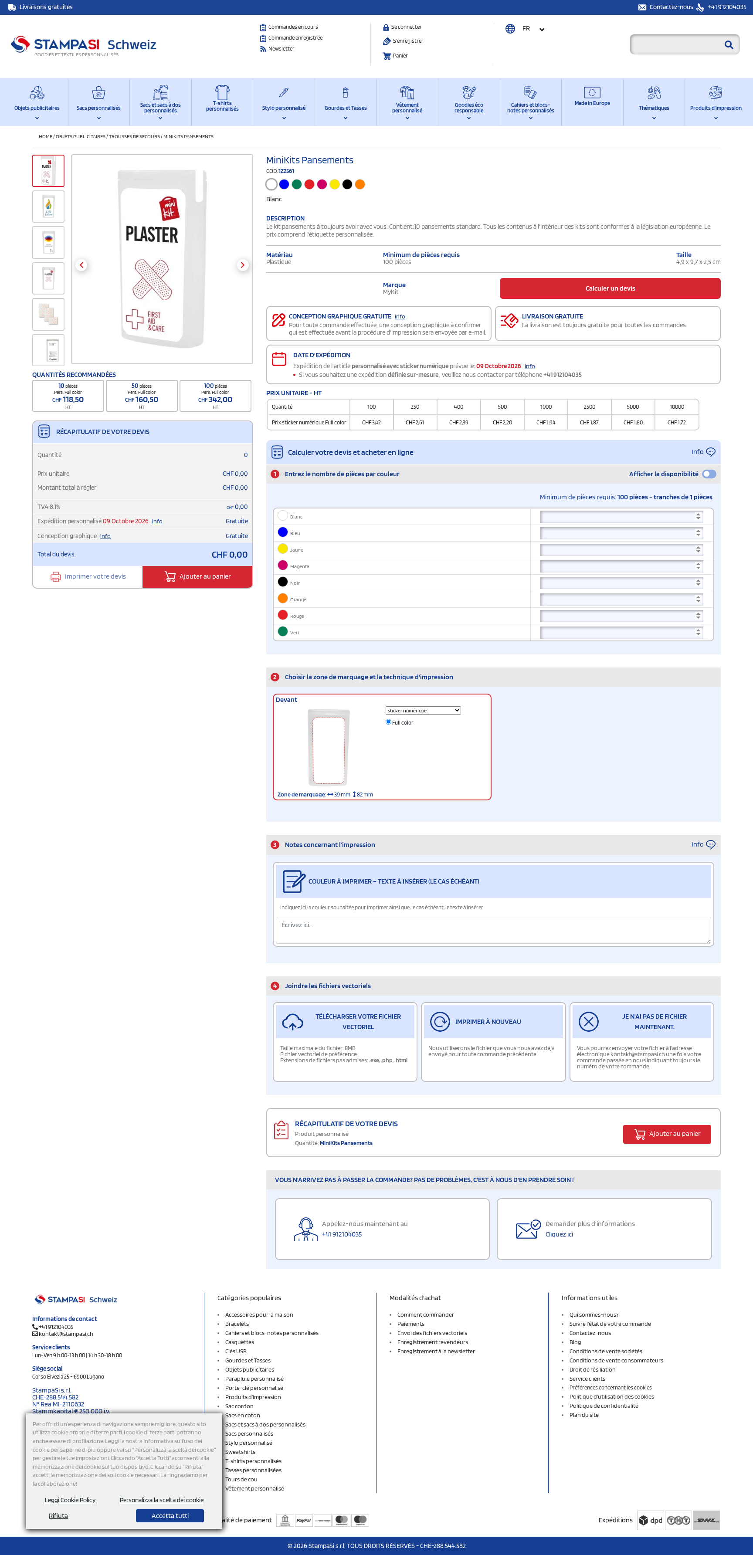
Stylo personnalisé (283, 108)
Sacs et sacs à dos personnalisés (160, 108)
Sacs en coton (242, 1415)
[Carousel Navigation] (162, 265)
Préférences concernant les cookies (611, 1387)
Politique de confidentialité (604, 1405)
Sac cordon (239, 1406)
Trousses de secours (134, 136)
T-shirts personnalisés (222, 106)
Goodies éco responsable (469, 108)
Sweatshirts (240, 1451)
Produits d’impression (716, 108)
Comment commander (425, 1314)
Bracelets (237, 1323)
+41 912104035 (726, 7)
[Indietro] (81, 265)
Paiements (410, 1323)
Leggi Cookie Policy (70, 1500)
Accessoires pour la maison (259, 1314)
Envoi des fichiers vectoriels (432, 1332)
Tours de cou (241, 1479)
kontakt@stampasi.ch (66, 1333)
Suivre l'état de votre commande (610, 1323)
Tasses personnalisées (253, 1470)
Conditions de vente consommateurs (616, 1360)
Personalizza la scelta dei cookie (162, 1500)
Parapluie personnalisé (254, 1378)
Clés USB (236, 1351)
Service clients (587, 1378)
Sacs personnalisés (99, 108)
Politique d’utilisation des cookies (612, 1396)
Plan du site (584, 1414)
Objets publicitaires (37, 108)
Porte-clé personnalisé (254, 1387)
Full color (402, 722)
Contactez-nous (672, 7)
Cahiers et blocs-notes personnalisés (530, 108)
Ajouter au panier (204, 576)
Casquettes (239, 1341)
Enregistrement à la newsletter (436, 1351)
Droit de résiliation (593, 1369)
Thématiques (654, 108)
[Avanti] (243, 265)
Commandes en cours (293, 27)
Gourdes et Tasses (346, 108)
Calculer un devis (610, 288)
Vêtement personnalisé (407, 108)
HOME (45, 136)
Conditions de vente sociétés (606, 1351)
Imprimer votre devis (95, 576)
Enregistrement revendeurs (432, 1341)
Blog (575, 1341)
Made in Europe (592, 103)
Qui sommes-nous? (594, 1314)
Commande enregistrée (295, 37)
